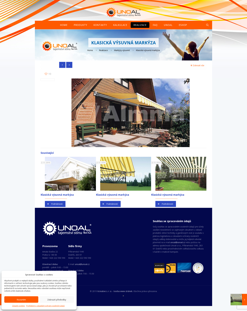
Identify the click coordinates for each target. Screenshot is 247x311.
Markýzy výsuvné (122, 50)
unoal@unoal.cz (82, 264)
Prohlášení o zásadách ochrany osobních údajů (45, 306)
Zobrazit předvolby (56, 299)
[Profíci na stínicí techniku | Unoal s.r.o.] (123, 12)
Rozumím (21, 299)
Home (90, 50)
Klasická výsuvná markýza (57, 194)
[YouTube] (123, 295)
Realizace (103, 50)
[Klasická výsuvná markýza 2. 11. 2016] (239, 299)
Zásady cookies (18, 306)
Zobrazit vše (198, 65)
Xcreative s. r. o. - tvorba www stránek (114, 291)
